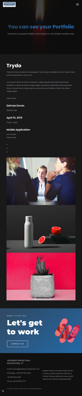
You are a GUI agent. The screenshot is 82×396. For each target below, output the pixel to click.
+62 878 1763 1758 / (23, 373)
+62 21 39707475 (19, 381)
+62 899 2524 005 (14, 377)
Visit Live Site (11, 137)
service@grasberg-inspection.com (26, 369)
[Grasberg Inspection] (9, 4)
